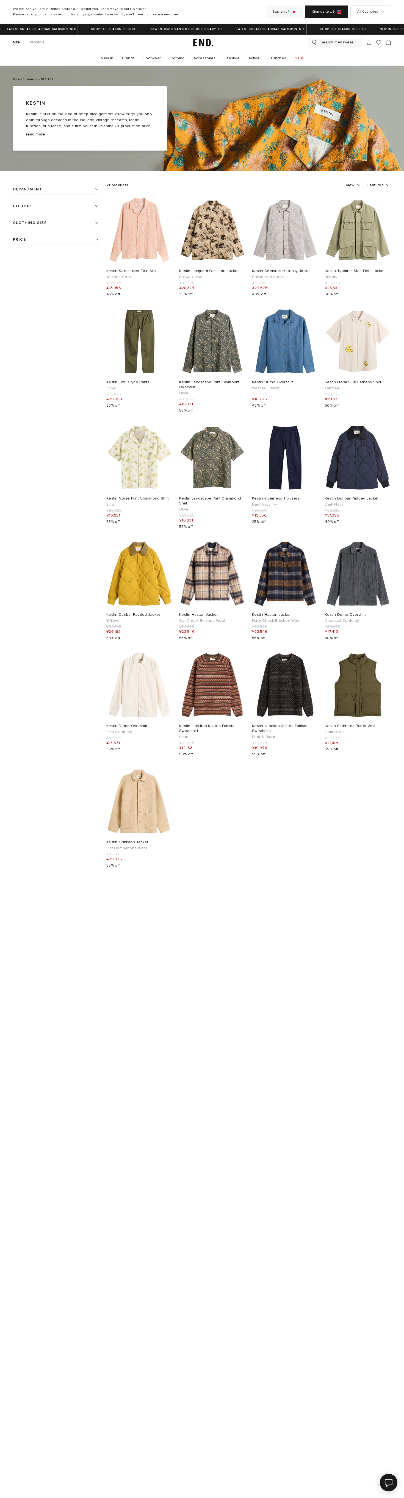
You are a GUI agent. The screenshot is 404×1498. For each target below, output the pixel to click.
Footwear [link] (152, 58)
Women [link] (37, 42)
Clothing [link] (176, 58)
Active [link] (254, 58)
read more (35, 134)
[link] (202, 42)
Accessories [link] (204, 58)
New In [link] (107, 58)
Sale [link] (299, 58)
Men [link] (17, 42)
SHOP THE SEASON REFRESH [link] (104, 29)
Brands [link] (128, 58)
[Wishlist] (378, 42)
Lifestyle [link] (232, 58)
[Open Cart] (388, 42)
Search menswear (336, 42)
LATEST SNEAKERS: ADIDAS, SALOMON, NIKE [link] (262, 29)
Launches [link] (277, 58)
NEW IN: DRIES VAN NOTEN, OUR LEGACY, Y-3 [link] (177, 29)
